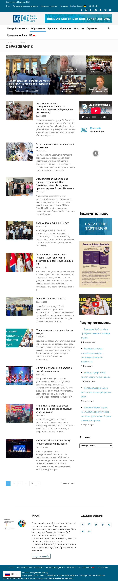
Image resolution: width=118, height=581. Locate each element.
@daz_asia (95, 128)
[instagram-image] (95, 152)
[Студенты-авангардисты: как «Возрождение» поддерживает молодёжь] (73, 85)
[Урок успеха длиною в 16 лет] (19, 230)
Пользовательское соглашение (25, 6)
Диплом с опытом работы (50, 298)
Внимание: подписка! (49, 6)
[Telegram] (100, 10)
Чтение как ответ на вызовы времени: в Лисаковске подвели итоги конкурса (54, 408)
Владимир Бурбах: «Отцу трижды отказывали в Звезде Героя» (95, 333)
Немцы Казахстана (17, 28)
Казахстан (79, 28)
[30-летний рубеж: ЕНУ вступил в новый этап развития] (19, 375)
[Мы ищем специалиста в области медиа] (19, 338)
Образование (38, 28)
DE (31, 35)
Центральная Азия (17, 35)
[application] (95, 110)
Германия (92, 28)
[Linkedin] (91, 10)
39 (32, 483)
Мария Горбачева (16, 91)
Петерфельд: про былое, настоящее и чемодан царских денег (96, 392)
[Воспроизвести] (83, 117)
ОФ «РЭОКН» (93, 6)
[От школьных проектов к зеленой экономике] (19, 152)
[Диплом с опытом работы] (19, 306)
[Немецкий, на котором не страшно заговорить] (99, 85)
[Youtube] (110, 10)
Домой (9, 42)
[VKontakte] (105, 10)
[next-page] (38, 483)
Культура (52, 28)
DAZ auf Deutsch (77, 6)
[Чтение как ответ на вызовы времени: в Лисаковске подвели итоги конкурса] (19, 413)
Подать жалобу (41, 556)
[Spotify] (96, 10)
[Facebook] (81, 10)
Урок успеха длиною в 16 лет (52, 222)
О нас (8, 6)
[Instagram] (86, 10)
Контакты (64, 6)
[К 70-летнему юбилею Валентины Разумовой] (73, 65)
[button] (108, 28)
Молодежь (65, 28)
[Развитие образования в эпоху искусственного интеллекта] (19, 448)
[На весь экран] (108, 117)
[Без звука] (104, 117)
